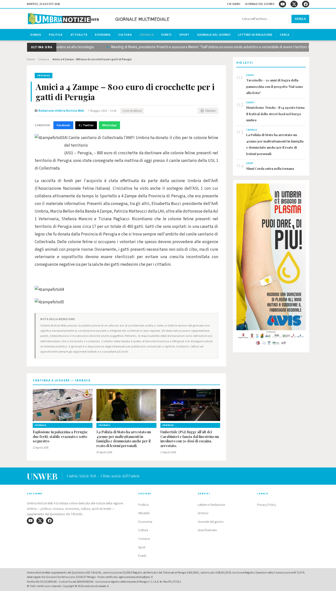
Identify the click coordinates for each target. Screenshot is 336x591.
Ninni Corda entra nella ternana (270, 168)
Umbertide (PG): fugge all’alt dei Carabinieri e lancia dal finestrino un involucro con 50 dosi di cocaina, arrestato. (189, 439)
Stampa (210, 110)
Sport (184, 34)
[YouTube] (282, 4)
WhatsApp (109, 125)
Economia (103, 34)
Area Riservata (207, 530)
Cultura (125, 34)
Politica (56, 34)
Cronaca (146, 34)
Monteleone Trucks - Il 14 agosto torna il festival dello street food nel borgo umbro (275, 113)
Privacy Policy (266, 505)
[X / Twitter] (294, 4)
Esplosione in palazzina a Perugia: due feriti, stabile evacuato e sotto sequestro (60, 437)
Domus (36, 34)
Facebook (63, 125)
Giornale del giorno (260, 4)
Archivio (203, 513)
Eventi (166, 34)
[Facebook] (305, 4)
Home (30, 59)
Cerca (300, 19)
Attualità (78, 34)
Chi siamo (234, 4)
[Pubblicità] (271, 266)
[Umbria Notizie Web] (99, 19)
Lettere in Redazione (255, 34)
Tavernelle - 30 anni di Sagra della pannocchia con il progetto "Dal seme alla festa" (274, 86)
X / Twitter (86, 125)
